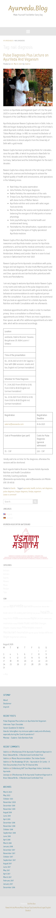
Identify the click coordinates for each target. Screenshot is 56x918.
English (48, 908)
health (33, 488)
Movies (6, 581)
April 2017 (6, 874)
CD (15, 612)
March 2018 (7, 843)
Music (5, 585)
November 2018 (9, 826)
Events (13, 488)
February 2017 (8, 880)
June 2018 (7, 836)
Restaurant (9, 632)
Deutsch (28, 910)
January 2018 (8, 846)
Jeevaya (6, 775)
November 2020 (9, 802)
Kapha (33, 618)
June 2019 (7, 816)
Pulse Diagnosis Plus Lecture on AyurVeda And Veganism (26, 57)
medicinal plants (48, 619)
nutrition (34, 623)
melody (15, 624)
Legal (43, 908)
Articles (6, 570)
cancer (10, 612)
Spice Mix (31, 633)
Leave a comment (9, 494)
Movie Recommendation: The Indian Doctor (28, 758)
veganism (37, 491)
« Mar (5, 674)
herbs (10, 618)
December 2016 (9, 887)
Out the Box (31, 904)
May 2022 (6, 795)
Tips (5, 592)
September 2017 (9, 860)
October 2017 (8, 856)
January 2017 (8, 884)
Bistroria (44, 607)
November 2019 (9, 809)
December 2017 (9, 850)
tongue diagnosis (21, 491)
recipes (30, 627)
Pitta (24, 627)
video (22, 636)
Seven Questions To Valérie (13, 728)
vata (47, 632)
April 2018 (6, 839)
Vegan (6, 636)
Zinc (25, 637)
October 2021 (8, 799)
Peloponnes (13, 628)
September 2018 (9, 833)
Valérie (27, 64)
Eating (29, 612)
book (5, 612)
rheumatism (22, 632)
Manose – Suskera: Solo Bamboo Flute (18, 738)
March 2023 (7, 792)
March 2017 (7, 877)
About (5, 700)
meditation (8, 623)
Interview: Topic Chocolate (13, 724)
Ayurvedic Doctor (37, 607)
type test (36, 633)
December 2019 (9, 805)
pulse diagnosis (8, 491)
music (27, 623)
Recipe (6, 588)
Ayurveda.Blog (28, 8)
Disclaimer (7, 703)
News (7, 908)
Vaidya (30, 491)
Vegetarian (14, 636)
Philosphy (19, 628)
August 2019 (7, 812)
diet (24, 612)
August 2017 (7, 863)
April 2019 (6, 819)
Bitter (48, 607)
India (15, 618)
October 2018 (8, 829)
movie (20, 623)
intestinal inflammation (24, 619)
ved (51, 632)
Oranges (42, 623)
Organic (6, 627)
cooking (19, 612)
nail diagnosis (47, 488)
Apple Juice (6, 607)
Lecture (39, 488)
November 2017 (9, 853)
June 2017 (6, 867)
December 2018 (9, 822)
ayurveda (26, 488)
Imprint (6, 707)
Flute (33, 613)
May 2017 (6, 870)
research (38, 627)
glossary (38, 613)
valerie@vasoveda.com (14, 424)
